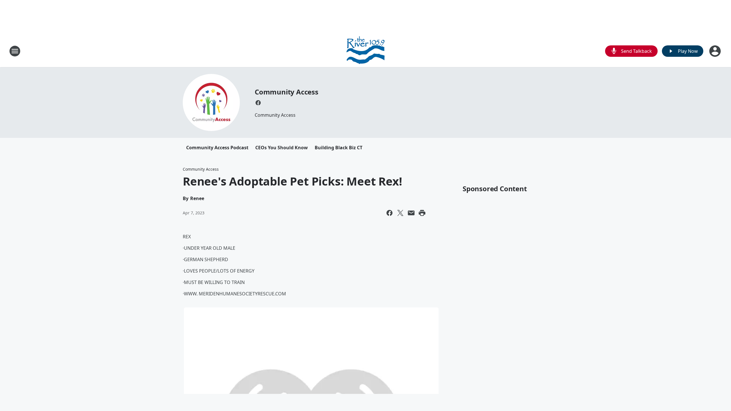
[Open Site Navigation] (15, 51)
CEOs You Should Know (281, 147)
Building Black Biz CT (338, 147)
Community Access (286, 91)
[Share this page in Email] (411, 213)
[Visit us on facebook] (258, 102)
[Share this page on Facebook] (389, 213)
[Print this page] (422, 213)
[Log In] (715, 51)
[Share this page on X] (400, 213)
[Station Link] (365, 51)
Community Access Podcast (217, 147)
